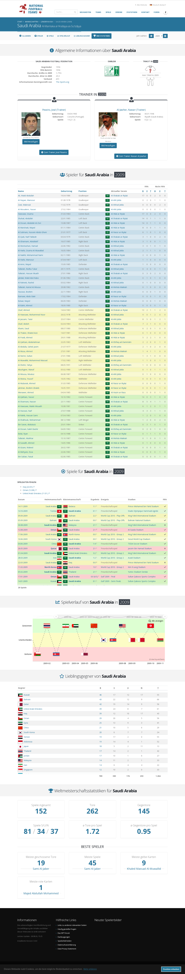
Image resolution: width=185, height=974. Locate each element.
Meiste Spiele (92, 857)
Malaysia (27, 760)
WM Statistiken (103, 36)
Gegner (21, 688)
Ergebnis (95, 499)
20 (100, 732)
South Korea (29, 732)
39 (100, 709)
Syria (26, 723)
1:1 (94, 506)
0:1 (94, 511)
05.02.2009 (22, 572)
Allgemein (26, 36)
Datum (21, 499)
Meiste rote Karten (41, 881)
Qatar (26, 704)
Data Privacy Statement (67, 949)
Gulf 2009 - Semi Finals (111, 581)
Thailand (27, 751)
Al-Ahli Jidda (116, 200)
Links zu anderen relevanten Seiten (72, 925)
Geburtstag (66, 191)
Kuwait (27, 695)
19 (100, 737)
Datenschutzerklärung (67, 945)
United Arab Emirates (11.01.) (36, 493)
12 (100, 769)
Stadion (131, 499)
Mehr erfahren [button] (90, 969)
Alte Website (141, 5)
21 (100, 727)
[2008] (151, 36)
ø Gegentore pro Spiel (144, 825)
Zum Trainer (55, 152)
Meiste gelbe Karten (144, 857)
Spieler (40, 36)
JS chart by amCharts (156, 659)
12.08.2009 (22, 529)
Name (21, 191)
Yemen (27, 737)
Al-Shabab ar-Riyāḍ (119, 195)
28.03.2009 (22, 557)
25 (100, 723)
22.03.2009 (22, 562)
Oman (26, 718)
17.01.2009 (22, 576)
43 (100, 699)
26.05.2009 (22, 548)
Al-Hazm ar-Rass (118, 392)
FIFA (165, 499)
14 (100, 760)
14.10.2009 (22, 511)
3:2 (94, 553)
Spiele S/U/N (41, 825)
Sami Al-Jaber (41, 868)
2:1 (94, 525)
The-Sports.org (62, 82)
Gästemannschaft (72, 499)
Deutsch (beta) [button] (158, 5)
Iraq (25, 713)
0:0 (94, 520)
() (94, 576)
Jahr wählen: (141, 36)
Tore (92, 805)
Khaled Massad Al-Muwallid (144, 868)
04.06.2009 (22, 543)
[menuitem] (110, 617)
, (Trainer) (54, 109)
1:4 (94, 543)
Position (83, 191)
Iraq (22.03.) (29, 487)
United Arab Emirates (33, 709)
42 (100, 704)
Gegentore (143, 805)
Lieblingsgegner (83, 36)
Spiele (51, 36)
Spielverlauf (64, 36)
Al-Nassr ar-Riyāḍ (118, 232)
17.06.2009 (22, 534)
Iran (25, 765)
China (26, 727)
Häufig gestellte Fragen (67, 929)
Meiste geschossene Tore (41, 857)
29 (100, 718)
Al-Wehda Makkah (119, 287)
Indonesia (28, 741)
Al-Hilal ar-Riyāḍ (118, 214)
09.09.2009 (22, 515)
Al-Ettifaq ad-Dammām (121, 342)
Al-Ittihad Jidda (117, 204)
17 (100, 751)
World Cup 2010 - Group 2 (112, 534)
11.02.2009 (22, 567)
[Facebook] (165, 12)
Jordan (26, 755)
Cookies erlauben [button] (171, 969)
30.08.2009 (22, 525)
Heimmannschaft (53, 499)
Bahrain (27, 699)
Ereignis (105, 499)
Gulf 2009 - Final (108, 576)
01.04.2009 (22, 553)
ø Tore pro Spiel (92, 825)
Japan (26, 746)
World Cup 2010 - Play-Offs (113, 515)
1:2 (94, 557)
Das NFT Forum (64, 933)
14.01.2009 (22, 581)
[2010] (165, 36)
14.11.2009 (22, 506)
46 (100, 695)
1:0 (94, 567)
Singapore (28, 769)
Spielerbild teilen (65, 941)
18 (100, 746)
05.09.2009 (22, 520)
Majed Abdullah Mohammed (41, 893)
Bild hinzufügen (31, 141)
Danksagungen (64, 937)
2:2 (94, 515)
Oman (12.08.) (30, 490)
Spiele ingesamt (41, 805)
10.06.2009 (22, 539)
